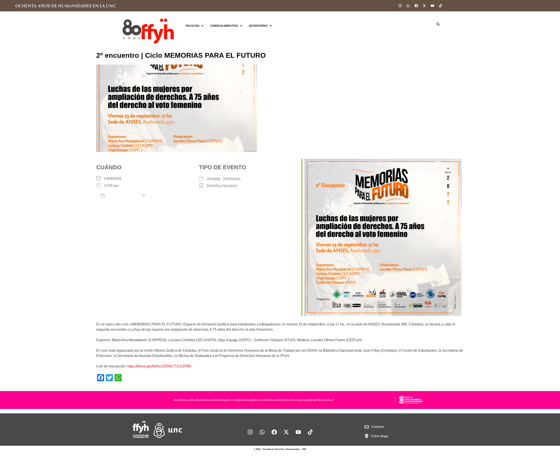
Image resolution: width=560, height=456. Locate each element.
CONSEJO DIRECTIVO (224, 25)
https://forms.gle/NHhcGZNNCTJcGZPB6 (159, 366)
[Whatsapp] (408, 5)
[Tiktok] (440, 5)
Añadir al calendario (123, 195)
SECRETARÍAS (258, 25)
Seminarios (232, 178)
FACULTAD (193, 25)
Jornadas (213, 178)
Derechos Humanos (222, 185)
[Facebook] (416, 5)
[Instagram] (400, 5)
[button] (194, 25)
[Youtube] (432, 5)
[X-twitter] (424, 5)
